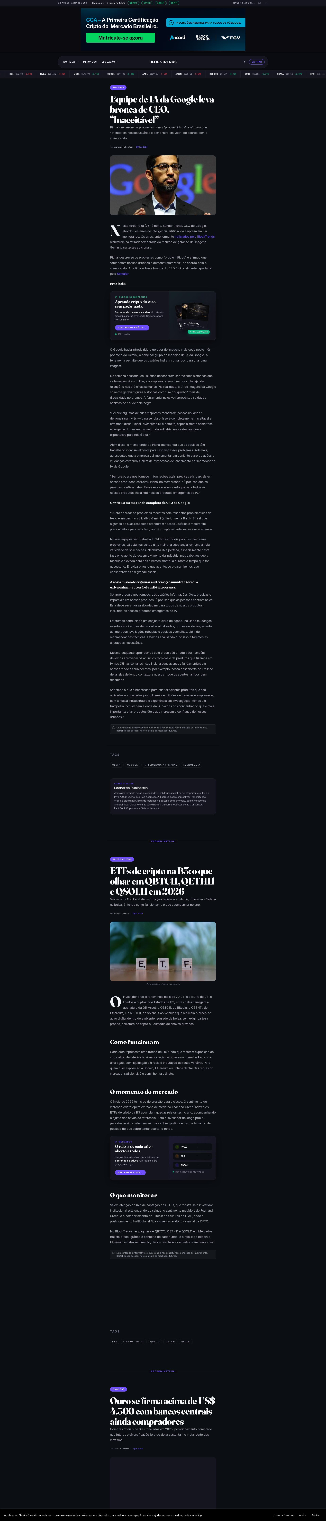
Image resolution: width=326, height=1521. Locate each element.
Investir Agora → (244, 3)
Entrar (257, 62)
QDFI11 (174, 3)
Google (132, 765)
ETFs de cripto (133, 1341)
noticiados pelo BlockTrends (195, 236)
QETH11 (147, 3)
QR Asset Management (73, 3)
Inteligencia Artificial (160, 765)
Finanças (118, 1389)
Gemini (116, 765)
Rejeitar (316, 1515)
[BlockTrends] (163, 62)
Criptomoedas (122, 859)
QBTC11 (133, 3)
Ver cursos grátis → (132, 327)
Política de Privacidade (284, 1515)
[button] (259, 3)
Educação (108, 62)
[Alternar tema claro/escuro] (244, 62)
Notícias (69, 62)
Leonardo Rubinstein (123, 147)
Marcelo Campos (121, 913)
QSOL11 (160, 3)
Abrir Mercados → (130, 1172)
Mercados (90, 62)
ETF (114, 1341)
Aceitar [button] (303, 1515)
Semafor (123, 273)
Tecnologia (191, 765)
